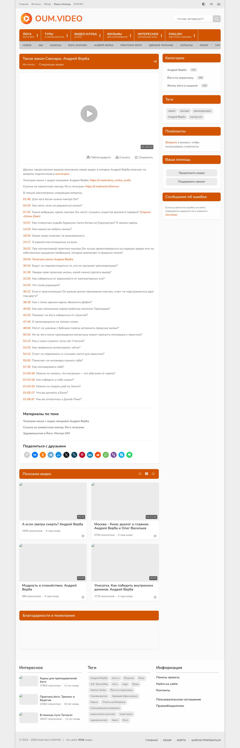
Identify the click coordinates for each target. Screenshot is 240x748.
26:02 (27, 248)
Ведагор (129, 678)
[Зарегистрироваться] (219, 4)
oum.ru (115, 678)
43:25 (27, 315)
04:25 (27, 205)
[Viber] (114, 455)
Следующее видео (51, 64)
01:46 (27, 199)
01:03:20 (29, 386)
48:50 (27, 328)
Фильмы (36, 4)
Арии (115, 720)
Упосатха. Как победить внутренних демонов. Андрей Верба (123, 587)
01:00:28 (29, 373)
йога (115, 684)
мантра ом (196, 117)
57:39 (27, 367)
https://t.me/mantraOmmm (102, 186)
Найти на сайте (167, 684)
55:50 (27, 360)
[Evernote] (129, 455)
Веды (135, 684)
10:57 (27, 223)
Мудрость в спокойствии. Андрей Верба (49, 587)
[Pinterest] (82, 455)
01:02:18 (29, 380)
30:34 (27, 266)
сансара (184, 111)
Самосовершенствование (105, 708)
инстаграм (62, 174)
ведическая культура (103, 714)
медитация (126, 714)
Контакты (163, 690)
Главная (23, 4)
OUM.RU (78, 4)
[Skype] (121, 455)
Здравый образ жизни (124, 696)
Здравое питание (161, 45)
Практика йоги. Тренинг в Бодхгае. (57, 698)
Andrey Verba (98, 690)
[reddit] (98, 455)
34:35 (27, 285)
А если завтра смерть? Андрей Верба (52, 524)
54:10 (27, 354)
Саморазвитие (99, 696)
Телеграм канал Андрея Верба (52, 259)
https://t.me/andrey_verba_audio (110, 180)
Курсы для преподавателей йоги (58, 680)
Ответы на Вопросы (114, 702)
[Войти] (211, 4)
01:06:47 (29, 399)
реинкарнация (202, 111)
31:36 (27, 272)
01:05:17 (29, 393)
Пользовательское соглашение (178, 699)
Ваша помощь (62, 4)
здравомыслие (99, 720)
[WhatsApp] (106, 455)
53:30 (27, 347)
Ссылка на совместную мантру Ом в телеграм (53, 427)
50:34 (27, 334)
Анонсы (55, 45)
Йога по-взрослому (180, 78)
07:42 (27, 212)
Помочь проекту (168, 677)
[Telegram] (51, 455)
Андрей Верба (103, 45)
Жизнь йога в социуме (182, 85)
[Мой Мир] (59, 455)
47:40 (27, 322)
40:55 (27, 309)
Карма (94, 702)
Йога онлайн (77, 45)
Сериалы (186, 45)
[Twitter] (66, 455)
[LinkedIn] (90, 455)
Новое (27, 45)
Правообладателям (170, 706)
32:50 (27, 278)
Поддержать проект (191, 181)
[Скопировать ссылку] (27, 455)
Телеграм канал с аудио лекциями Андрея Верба (56, 421)
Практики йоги (131, 45)
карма (171, 111)
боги (125, 720)
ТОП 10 (219, 45)
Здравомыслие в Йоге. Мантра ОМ (46, 433)
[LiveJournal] (74, 455)
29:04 (27, 259)
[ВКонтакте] (35, 455)
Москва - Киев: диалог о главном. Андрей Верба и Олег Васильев (121, 526)
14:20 (27, 229)
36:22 (27, 291)
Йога (141, 678)
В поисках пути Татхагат (56, 715)
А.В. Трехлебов (99, 684)
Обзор (47, 4)
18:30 (27, 236)
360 (40, 45)
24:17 (27, 242)
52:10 (27, 341)
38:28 (27, 302)
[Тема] (203, 4)
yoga (125, 684)
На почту (29, 64)
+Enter (171, 215)
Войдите (171, 142)
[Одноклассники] (43, 455)
